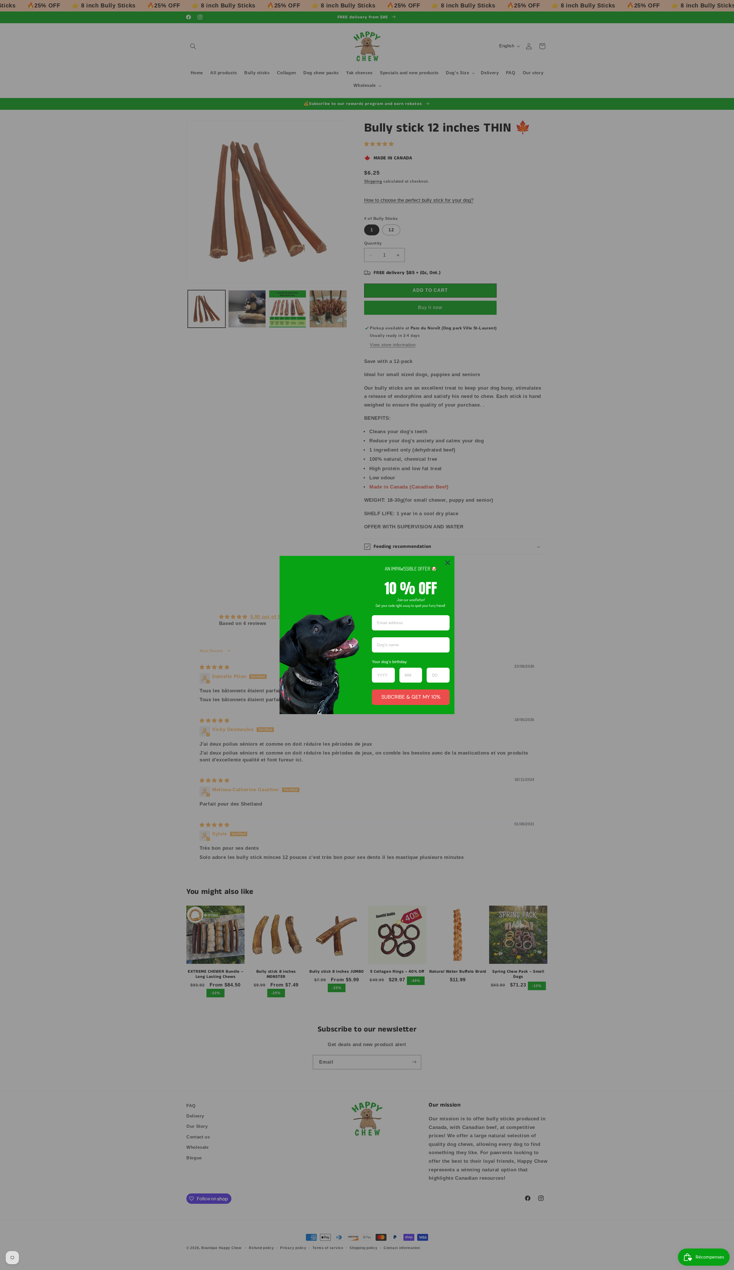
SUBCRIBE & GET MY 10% (410, 696)
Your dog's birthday (389, 661)
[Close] (447, 563)
